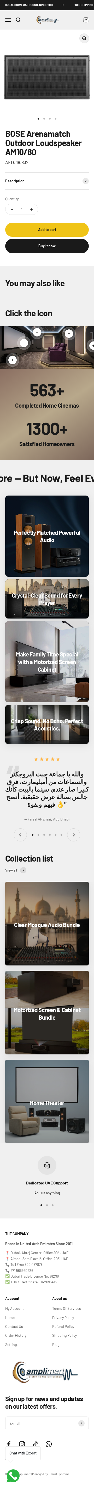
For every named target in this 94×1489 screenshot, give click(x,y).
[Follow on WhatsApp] (48, 1444)
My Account (14, 1308)
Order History (15, 1335)
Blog (55, 1344)
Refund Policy (63, 1326)
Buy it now (47, 246)
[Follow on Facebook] (8, 1444)
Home (10, 1317)
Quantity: (12, 198)
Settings (12, 1344)
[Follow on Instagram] (22, 1444)
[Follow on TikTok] (35, 1444)
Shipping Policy (64, 1335)
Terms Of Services (66, 1308)
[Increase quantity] (31, 209)
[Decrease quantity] (12, 209)
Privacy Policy (63, 1317)
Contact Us (14, 1326)
